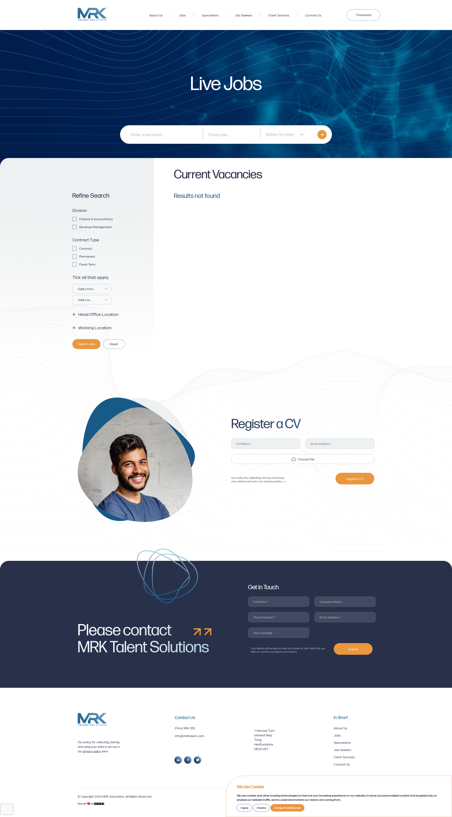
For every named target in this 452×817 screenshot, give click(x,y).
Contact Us (313, 15)
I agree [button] (244, 807)
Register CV (354, 479)
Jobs (182, 15)
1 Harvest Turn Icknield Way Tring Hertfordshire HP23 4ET (264, 740)
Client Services (278, 15)
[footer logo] (92, 719)
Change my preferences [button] (287, 807)
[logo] (92, 14)
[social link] (178, 760)
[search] (322, 134)
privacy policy (92, 751)
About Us (156, 15)
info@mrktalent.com (189, 736)
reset (114, 344)
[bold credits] (91, 804)
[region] (227, 14)
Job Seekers (243, 15)
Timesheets (363, 15)
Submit (353, 649)
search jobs (86, 344)
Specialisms (210, 15)
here (284, 481)
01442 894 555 (185, 728)
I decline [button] (261, 807)
